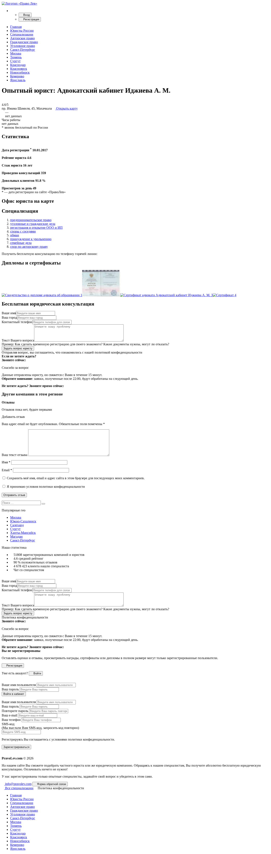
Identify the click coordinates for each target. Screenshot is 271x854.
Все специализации (18, 788)
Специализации (21, 34)
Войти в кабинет (13, 694)
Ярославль (17, 80)
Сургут (15, 61)
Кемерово (17, 76)
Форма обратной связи (51, 784)
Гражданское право (24, 42)
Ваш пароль (10, 689)
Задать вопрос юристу (17, 348)
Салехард (17, 525)
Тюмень (16, 57)
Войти (37, 673)
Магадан (16, 536)
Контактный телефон (17, 322)
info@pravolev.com (18, 784)
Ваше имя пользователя (19, 685)
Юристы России (22, 30)
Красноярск (18, 68)
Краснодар (18, 65)
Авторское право (22, 38)
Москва (15, 53)
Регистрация (30, 19)
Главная (16, 27)
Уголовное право (22, 46)
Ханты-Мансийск (23, 532)
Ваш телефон (11, 720)
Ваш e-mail (9, 715)
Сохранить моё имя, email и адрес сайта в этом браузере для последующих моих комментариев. (76, 478)
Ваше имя (9, 313)
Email (7, 470)
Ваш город (9, 317)
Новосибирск (20, 72)
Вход (26, 15)
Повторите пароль (15, 711)
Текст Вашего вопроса (18, 340)
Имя (6, 462)
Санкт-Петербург (22, 49)
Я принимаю (45, 486)
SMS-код (40, 726)
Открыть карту (66, 108)
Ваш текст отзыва (14, 455)
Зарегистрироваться (16, 747)
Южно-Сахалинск (23, 521)
